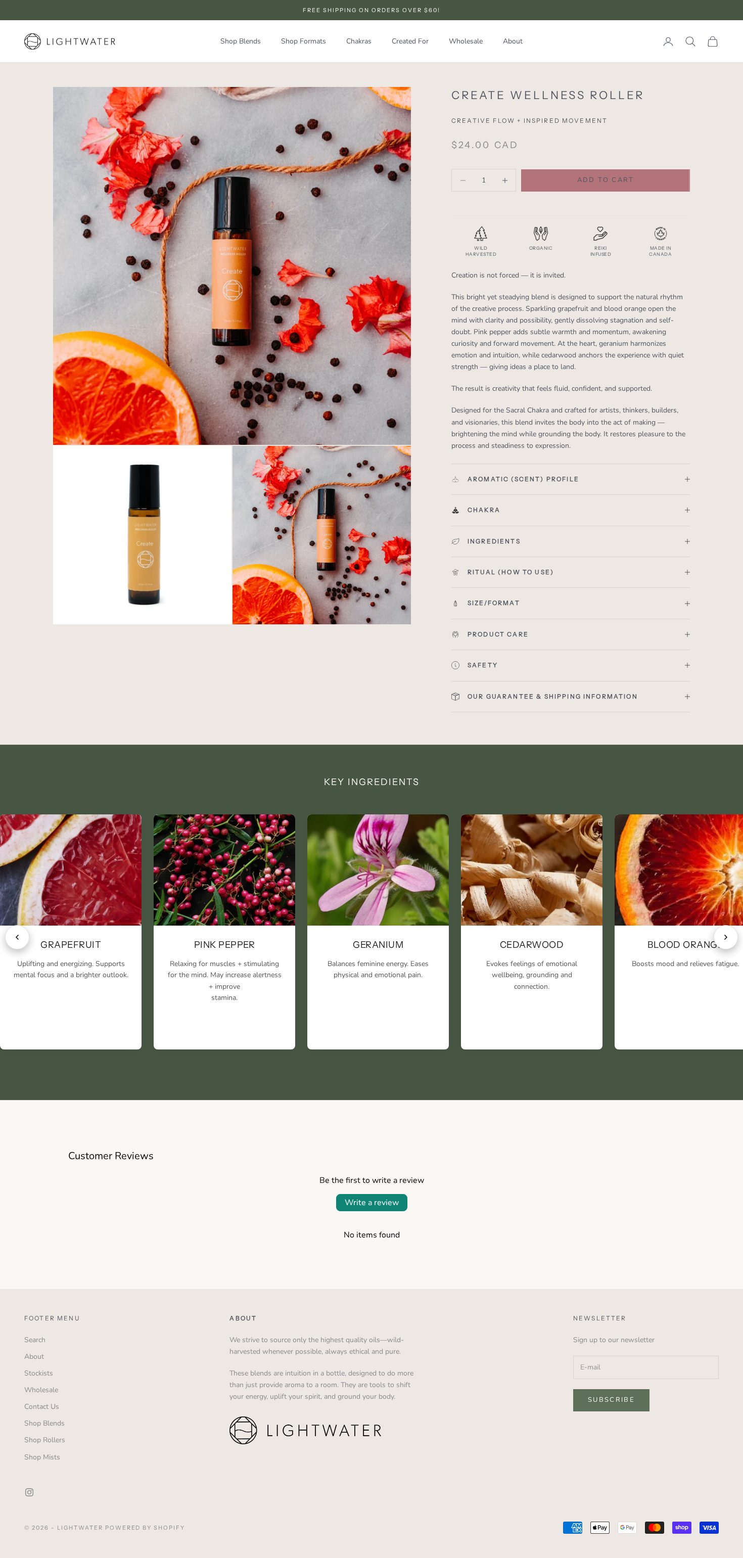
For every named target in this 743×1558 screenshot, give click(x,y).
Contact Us (41, 1406)
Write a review (372, 1202)
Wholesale (466, 41)
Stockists (38, 1373)
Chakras (359, 41)
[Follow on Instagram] (29, 1492)
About (513, 41)
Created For (410, 41)
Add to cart (605, 180)
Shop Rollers (44, 1440)
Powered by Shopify (145, 1527)
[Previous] (17, 937)
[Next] (726, 937)
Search (34, 1340)
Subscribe (611, 1399)
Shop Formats (303, 41)
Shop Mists (42, 1457)
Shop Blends (240, 41)
